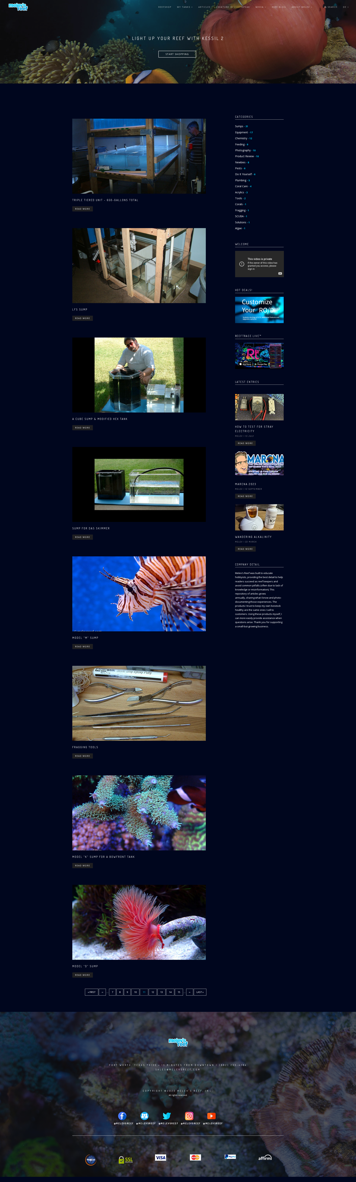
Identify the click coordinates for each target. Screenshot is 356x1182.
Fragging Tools (85, 747)
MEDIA (260, 7)
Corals (240, 204)
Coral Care (243, 186)
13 (163, 992)
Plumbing (242, 180)
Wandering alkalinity (253, 537)
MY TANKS (184, 7)
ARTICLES (204, 7)
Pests (240, 168)
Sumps (241, 126)
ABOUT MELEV (301, 7)
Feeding (241, 144)
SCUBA (241, 216)
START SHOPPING (177, 54)
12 (154, 992)
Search (332, 7)
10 (136, 992)
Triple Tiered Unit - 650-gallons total (105, 200)
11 (145, 993)
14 (171, 992)
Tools (240, 198)
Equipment (244, 132)
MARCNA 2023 (245, 484)
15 (180, 992)
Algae (240, 228)
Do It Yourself (245, 174)
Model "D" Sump (85, 966)
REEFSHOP (165, 7)
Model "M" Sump (85, 638)
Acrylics (241, 192)
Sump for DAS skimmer (91, 528)
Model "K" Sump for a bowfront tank (103, 857)
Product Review (247, 156)
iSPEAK (245, 7)
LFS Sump (80, 309)
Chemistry (243, 138)
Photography (245, 150)
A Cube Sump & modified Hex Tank (100, 419)
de (345, 7)
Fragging (242, 210)
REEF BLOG (279, 7)
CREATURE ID (225, 7)
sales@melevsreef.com (178, 1069)
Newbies (242, 162)
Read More (82, 208)
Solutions (242, 222)
